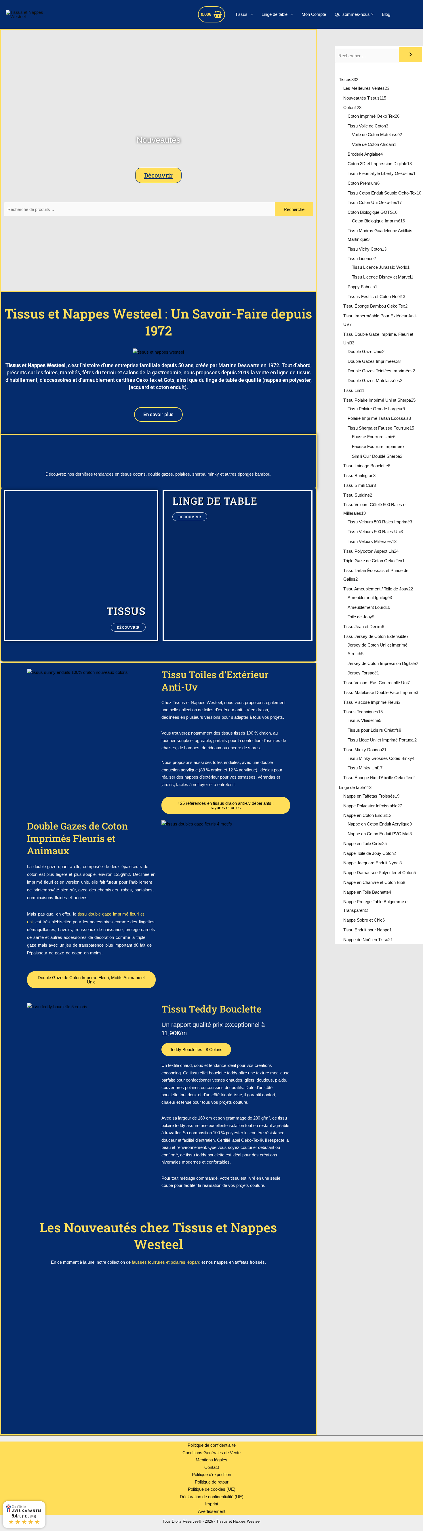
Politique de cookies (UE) (211, 1489)
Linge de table (274, 14)
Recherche (294, 209)
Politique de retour (211, 1481)
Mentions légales (211, 1459)
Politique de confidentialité (212, 1445)
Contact (211, 1467)
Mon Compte (314, 14)
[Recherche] (410, 54)
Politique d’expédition (211, 1474)
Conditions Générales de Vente (211, 1452)
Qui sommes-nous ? (354, 14)
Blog (386, 14)
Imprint (211, 1503)
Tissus (241, 14)
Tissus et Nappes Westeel (112, 14)
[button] (250, 14)
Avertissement (211, 1511)
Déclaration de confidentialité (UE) (211, 1496)
